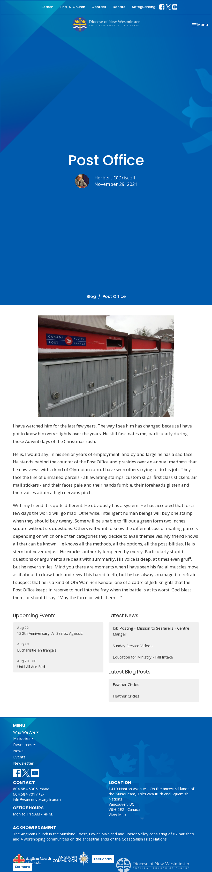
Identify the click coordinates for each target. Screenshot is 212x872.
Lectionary (103, 859)
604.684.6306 (25, 788)
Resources (23, 744)
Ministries (22, 738)
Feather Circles (126, 684)
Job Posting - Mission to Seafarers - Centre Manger (151, 631)
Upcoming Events (34, 615)
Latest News (123, 615)
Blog (91, 296)
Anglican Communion (71, 858)
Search (47, 6)
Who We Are (24, 732)
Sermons (22, 866)
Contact (99, 6)
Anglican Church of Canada (32, 859)
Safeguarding (143, 6)
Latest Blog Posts (129, 671)
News (18, 750)
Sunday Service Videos (133, 645)
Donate (119, 6)
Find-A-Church (72, 6)
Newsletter (23, 763)
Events (19, 756)
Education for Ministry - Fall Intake (143, 657)
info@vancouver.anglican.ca (37, 799)
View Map (117, 814)
